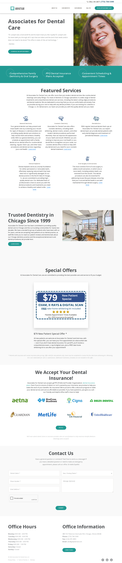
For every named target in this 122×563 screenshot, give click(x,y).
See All (61, 427)
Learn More (32, 149)
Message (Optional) (68, 478)
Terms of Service (23, 560)
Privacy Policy (11, 560)
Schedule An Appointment (20, 51)
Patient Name (14, 470)
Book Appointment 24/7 (104, 8)
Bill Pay (88, 8)
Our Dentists (66, 8)
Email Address (14, 486)
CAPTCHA (12, 494)
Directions (69, 550)
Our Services (78, 8)
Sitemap (32, 560)
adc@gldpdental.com (74, 542)
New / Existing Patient (69, 470)
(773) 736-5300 (107, 1)
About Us (54, 8)
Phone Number (14, 478)
